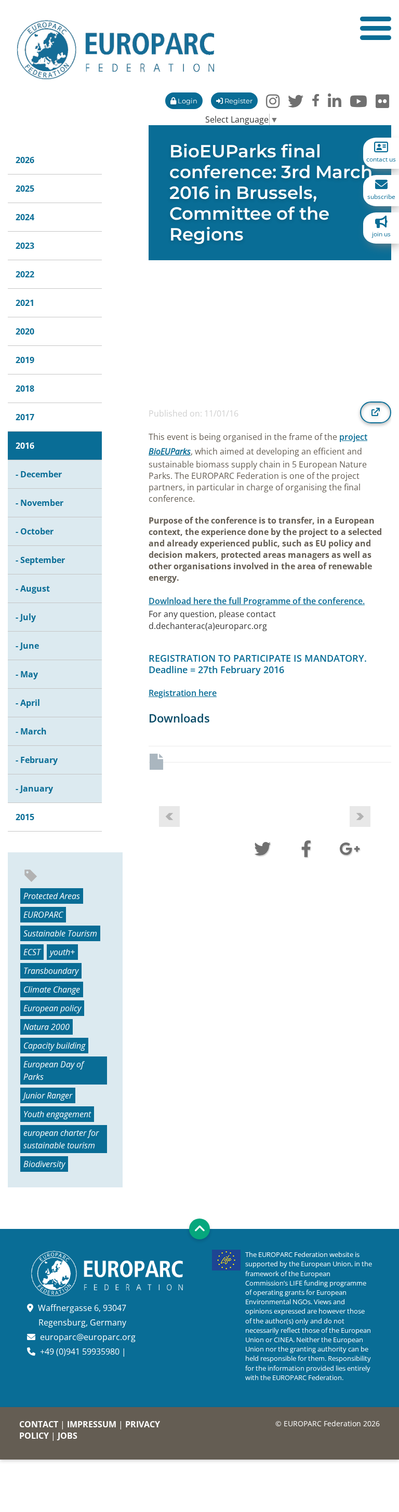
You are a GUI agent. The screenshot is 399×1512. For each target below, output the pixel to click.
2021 (25, 303)
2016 (25, 445)
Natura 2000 (46, 1027)
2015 (25, 817)
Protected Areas (51, 896)
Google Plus (349, 847)
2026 (25, 160)
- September (40, 560)
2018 (25, 388)
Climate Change (51, 989)
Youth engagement (57, 1114)
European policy (52, 1008)
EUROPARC (43, 914)
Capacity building (54, 1045)
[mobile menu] (375, 28)
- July (26, 617)
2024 (25, 217)
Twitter (262, 847)
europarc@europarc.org (88, 1337)
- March (31, 731)
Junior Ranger (47, 1095)
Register (237, 101)
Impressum (91, 1424)
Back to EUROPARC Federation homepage (115, 50)
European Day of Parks (53, 1070)
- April (28, 702)
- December (39, 474)
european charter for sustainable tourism (61, 1139)
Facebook (306, 847)
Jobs (67, 1435)
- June (27, 645)
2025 (25, 188)
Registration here (183, 693)
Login (186, 101)
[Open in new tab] (375, 412)
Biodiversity (44, 1164)
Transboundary (50, 970)
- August (33, 588)
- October (35, 531)
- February (37, 760)
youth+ (62, 952)
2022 (25, 274)
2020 (25, 331)
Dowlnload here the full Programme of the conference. (257, 601)
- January (34, 788)
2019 (25, 360)
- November (39, 503)
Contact (38, 1424)
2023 (25, 245)
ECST (32, 952)
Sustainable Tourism (60, 933)
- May (27, 674)
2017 (25, 417)
